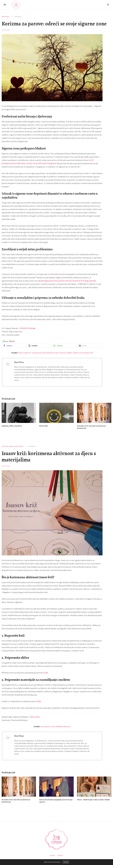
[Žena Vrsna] (16, 5)
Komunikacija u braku (50, 353)
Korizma (62, 353)
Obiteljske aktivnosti (63, 726)
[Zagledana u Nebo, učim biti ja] (19, 413)
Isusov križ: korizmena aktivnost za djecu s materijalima (49, 456)
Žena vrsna (35, 717)
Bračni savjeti (23, 353)
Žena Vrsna (7, 30)
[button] (14, 346)
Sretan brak (88, 353)
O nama (52, 855)
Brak (3, 16)
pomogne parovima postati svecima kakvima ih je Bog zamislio (68, 281)
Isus (41, 726)
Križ (53, 726)
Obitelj (21, 446)
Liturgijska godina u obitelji (10, 446)
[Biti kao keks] (56, 413)
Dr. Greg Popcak (35, 353)
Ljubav (7, 16)
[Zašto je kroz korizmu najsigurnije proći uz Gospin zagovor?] (56, 787)
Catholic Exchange (27, 328)
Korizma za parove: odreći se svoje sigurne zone (54, 23)
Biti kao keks (43, 426)
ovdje (45, 673)
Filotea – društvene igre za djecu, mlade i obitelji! (93, 800)
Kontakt (60, 855)
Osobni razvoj (78, 353)
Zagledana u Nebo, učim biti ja (12, 426)
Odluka (69, 353)
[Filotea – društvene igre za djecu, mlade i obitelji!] (94, 787)
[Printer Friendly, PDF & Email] (8, 341)
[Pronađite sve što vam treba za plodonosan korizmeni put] (94, 413)
